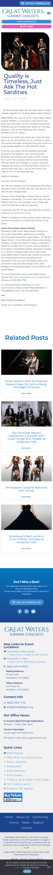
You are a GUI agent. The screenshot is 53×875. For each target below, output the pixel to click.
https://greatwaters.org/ (24, 277)
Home (9, 817)
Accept (27, 871)
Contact (26, 828)
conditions (18, 867)
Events (14, 822)
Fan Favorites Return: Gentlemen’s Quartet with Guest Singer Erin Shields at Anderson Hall (26, 437)
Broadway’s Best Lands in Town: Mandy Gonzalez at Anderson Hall (26, 539)
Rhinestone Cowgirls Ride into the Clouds (26, 489)
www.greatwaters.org (20, 213)
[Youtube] (33, 611)
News (26, 822)
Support (38, 822)
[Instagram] (26, 611)
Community (40, 817)
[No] (49, 867)
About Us (22, 817)
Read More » (26, 393)
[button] (49, 13)
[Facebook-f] (19, 611)
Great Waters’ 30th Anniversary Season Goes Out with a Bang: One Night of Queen (26, 384)
